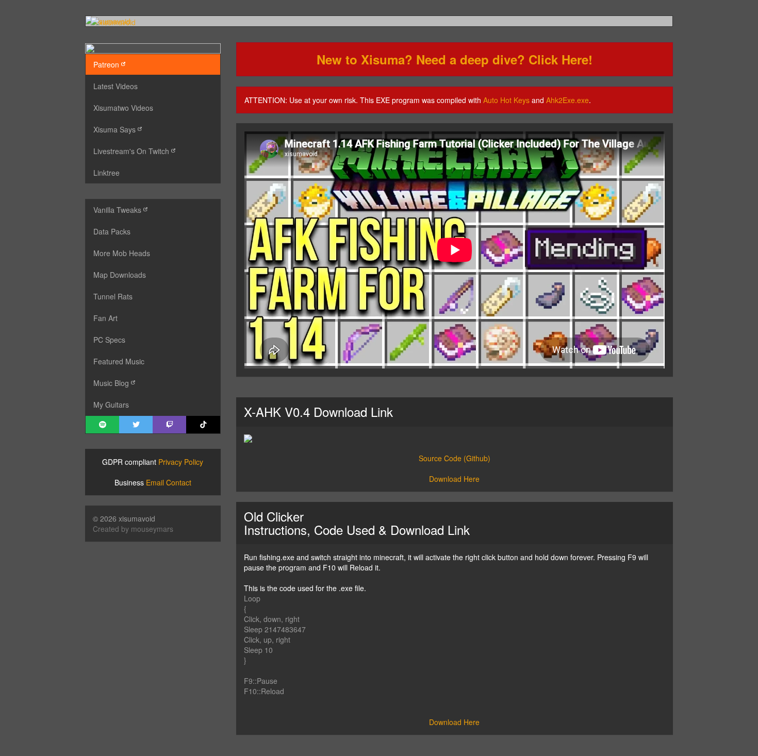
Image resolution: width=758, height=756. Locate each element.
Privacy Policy (180, 462)
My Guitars (111, 404)
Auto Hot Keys (506, 100)
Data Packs (111, 231)
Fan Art (105, 318)
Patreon (107, 64)
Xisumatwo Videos (123, 108)
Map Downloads (119, 275)
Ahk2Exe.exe (567, 100)
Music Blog (112, 383)
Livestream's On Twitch (132, 151)
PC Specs (109, 339)
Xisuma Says (115, 129)
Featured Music (118, 361)
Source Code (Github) (454, 458)
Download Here (454, 479)
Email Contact (168, 482)
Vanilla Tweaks (118, 210)
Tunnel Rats (113, 296)
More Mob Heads (121, 253)
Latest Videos (115, 86)
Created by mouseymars (133, 529)
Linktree (106, 172)
